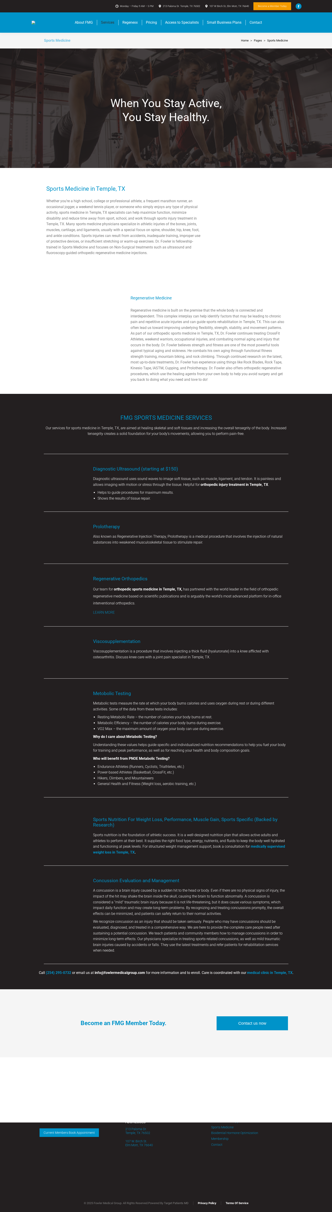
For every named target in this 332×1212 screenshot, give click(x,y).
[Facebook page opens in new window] (299, 6)
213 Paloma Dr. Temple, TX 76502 (181, 6)
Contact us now (252, 1023)
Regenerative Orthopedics (120, 578)
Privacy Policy (207, 1203)
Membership (220, 1139)
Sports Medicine (222, 1127)
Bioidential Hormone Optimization (234, 1133)
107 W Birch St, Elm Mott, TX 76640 (229, 6)
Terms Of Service (237, 1203)
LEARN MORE (104, 612)
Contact (216, 1144)
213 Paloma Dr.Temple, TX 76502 (137, 1131)
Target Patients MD (176, 1203)
